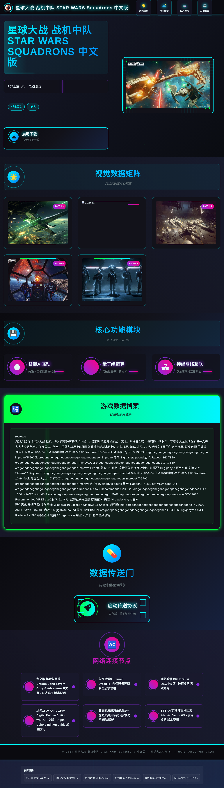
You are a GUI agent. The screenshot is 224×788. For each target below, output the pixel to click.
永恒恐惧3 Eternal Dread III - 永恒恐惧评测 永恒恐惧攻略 (68, 778)
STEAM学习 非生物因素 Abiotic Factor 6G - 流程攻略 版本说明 (187, 778)
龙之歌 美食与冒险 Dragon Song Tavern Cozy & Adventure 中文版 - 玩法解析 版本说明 (39, 778)
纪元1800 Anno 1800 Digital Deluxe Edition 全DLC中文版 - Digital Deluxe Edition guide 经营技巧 (128, 778)
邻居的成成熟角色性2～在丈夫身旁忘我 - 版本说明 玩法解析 (158, 778)
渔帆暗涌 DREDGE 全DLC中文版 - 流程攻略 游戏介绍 (98, 778)
